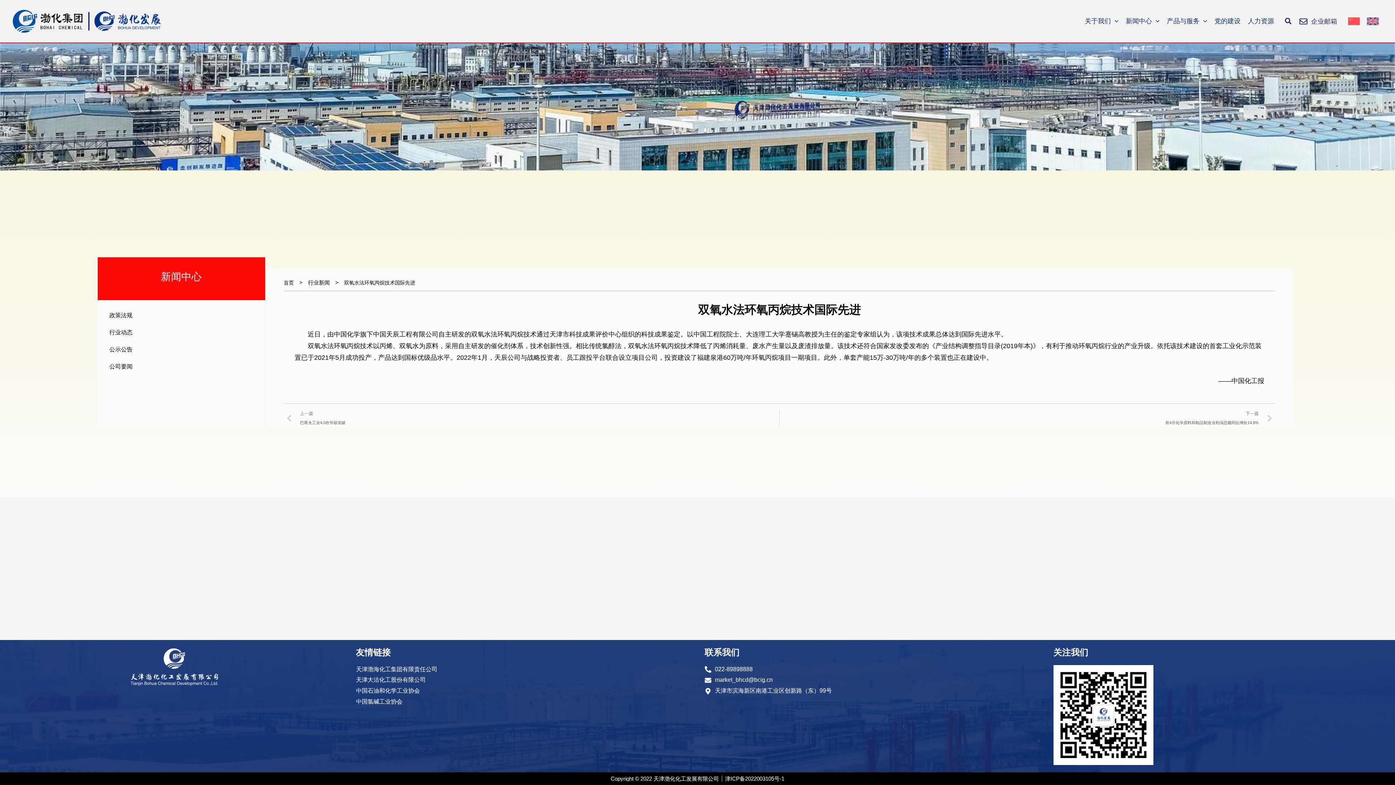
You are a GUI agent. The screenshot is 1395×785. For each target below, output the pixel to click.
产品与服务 (1183, 21)
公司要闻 (121, 366)
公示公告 (121, 349)
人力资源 (1261, 21)
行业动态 (121, 332)
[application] (1115, 21)
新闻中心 (1139, 21)
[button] (1288, 21)
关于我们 (1098, 21)
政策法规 (121, 315)
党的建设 (1227, 21)
